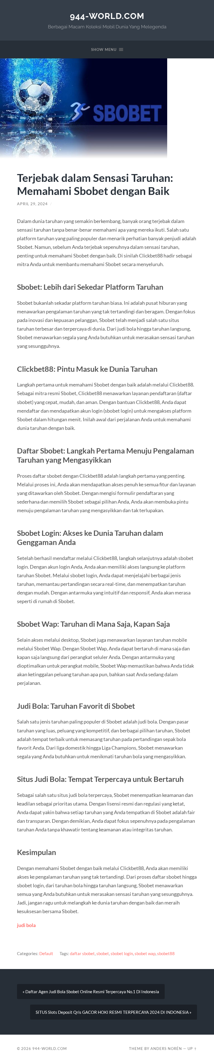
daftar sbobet (82, 953)
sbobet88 (166, 953)
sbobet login (122, 953)
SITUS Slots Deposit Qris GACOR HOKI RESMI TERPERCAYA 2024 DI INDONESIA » (113, 1012)
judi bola (26, 925)
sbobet (102, 953)
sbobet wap (145, 953)
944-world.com (107, 16)
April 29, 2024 (32, 204)
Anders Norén (166, 1048)
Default (46, 953)
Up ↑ (192, 1048)
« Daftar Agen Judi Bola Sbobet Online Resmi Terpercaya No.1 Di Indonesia (91, 991)
